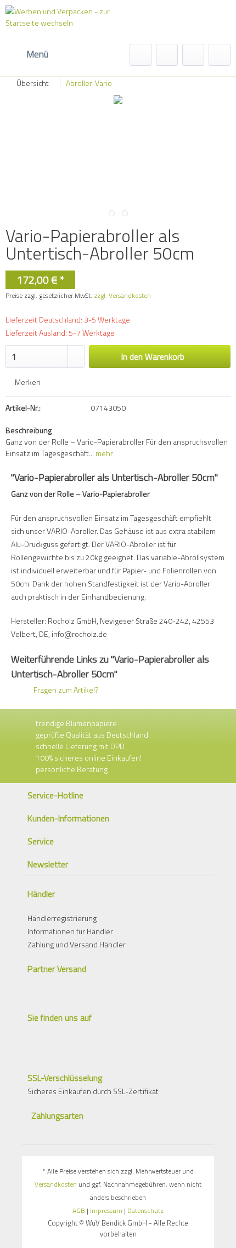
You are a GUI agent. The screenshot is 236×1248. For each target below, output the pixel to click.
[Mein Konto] (193, 55)
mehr (103, 453)
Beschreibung (28, 430)
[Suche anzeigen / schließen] (140, 55)
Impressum (106, 1210)
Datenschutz (145, 1210)
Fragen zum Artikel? (65, 689)
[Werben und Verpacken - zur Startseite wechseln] (60, 24)
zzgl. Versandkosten (122, 295)
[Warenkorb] (220, 55)
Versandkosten (56, 1184)
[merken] (167, 55)
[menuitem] (27, 55)
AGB (78, 1210)
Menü (37, 54)
